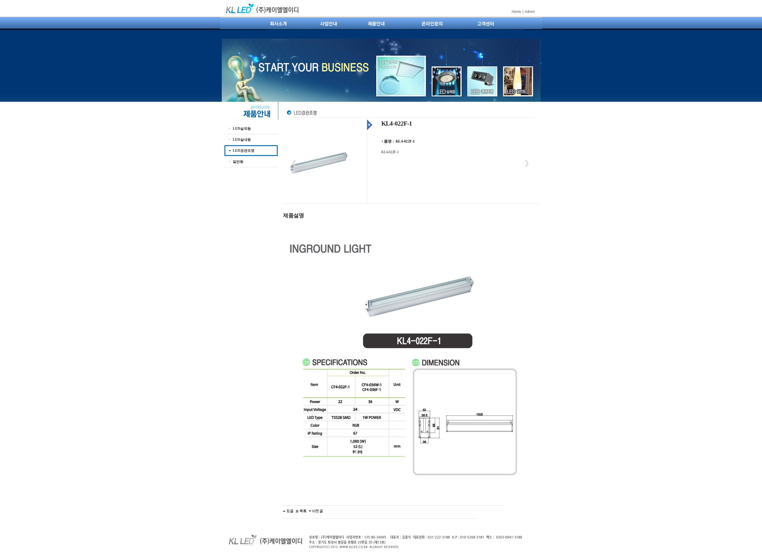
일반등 (238, 162)
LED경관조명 (243, 150)
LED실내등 (242, 139)
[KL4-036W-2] (316, 511)
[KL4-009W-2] (288, 511)
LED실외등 (242, 128)
